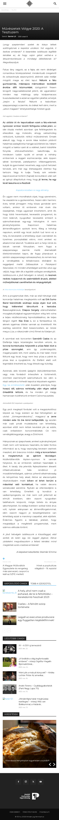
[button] (4, 3)
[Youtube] (40, 782)
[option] (29, 744)
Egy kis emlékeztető (13, 385)
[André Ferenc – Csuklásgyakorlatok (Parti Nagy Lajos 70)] (9, 689)
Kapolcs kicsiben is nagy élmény (32, 190)
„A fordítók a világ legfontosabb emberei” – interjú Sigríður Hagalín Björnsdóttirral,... (35, 661)
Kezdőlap (5, 10)
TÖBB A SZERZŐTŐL (40, 583)
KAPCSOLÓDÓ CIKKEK (15, 583)
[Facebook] (18, 782)
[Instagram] (26, 782)
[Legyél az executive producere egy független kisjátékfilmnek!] (9, 620)
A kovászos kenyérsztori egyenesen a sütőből (27, 760)
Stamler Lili (12, 36)
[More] (29, 558)
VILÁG (13, 10)
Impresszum (45, 812)
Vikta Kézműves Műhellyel (14, 290)
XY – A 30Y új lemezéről (30, 645)
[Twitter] (33, 782)
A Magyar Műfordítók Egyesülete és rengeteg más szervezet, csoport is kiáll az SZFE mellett (16, 569)
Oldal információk (30, 812)
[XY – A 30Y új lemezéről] (9, 649)
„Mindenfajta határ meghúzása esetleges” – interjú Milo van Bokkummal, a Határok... (33, 702)
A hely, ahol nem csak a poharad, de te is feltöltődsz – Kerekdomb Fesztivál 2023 (35, 593)
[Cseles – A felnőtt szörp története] (9, 607)
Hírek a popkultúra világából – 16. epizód (45, 567)
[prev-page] (4, 630)
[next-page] (9, 630)
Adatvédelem (15, 812)
